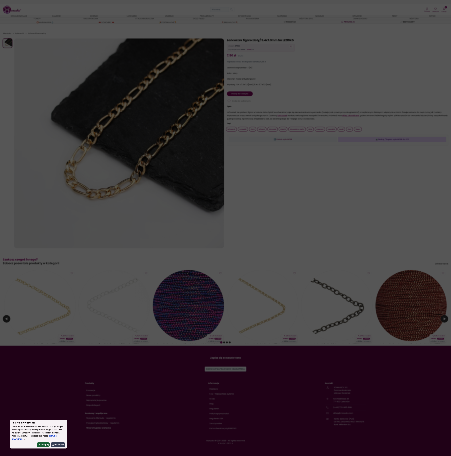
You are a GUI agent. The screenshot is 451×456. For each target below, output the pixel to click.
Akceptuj (45, 444)
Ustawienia (59, 444)
